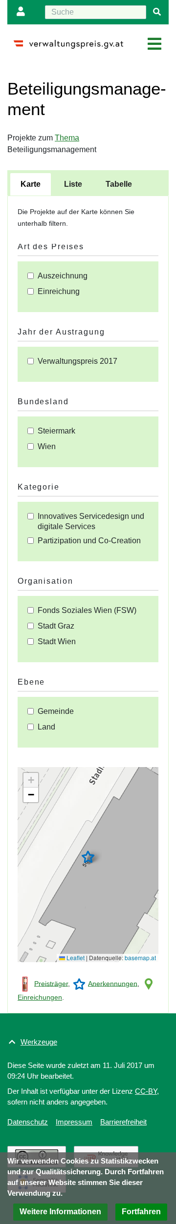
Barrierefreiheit (123, 1122)
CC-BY (146, 1091)
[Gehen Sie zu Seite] (157, 12)
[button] (88, 857)
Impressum (74, 1122)
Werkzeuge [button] (39, 1042)
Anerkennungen (112, 983)
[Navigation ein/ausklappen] (154, 44)
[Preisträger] (25, 983)
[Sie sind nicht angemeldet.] (23, 12)
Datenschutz (27, 1122)
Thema (67, 138)
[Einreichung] (148, 983)
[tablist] (88, 183)
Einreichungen (40, 997)
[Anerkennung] (79, 983)
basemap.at (140, 957)
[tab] (30, 184)
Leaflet (75, 957)
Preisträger (51, 983)
